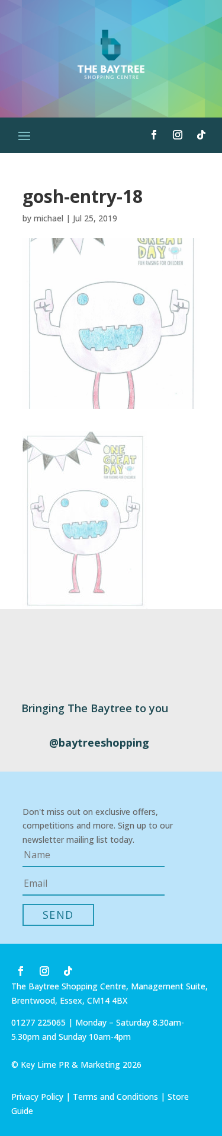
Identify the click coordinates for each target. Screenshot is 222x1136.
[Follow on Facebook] (153, 134)
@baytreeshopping (99, 742)
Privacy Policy (37, 1096)
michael (48, 218)
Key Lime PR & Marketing (72, 1064)
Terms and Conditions (115, 1096)
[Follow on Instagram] (177, 134)
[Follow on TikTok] (201, 134)
